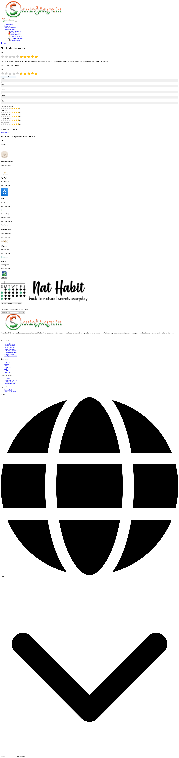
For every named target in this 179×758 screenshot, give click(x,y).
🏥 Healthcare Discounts (15, 38)
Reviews (7, 26)
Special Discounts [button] (9, 29)
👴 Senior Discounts (14, 35)
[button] (89, 576)
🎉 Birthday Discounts (15, 36)
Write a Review (5, 132)
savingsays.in (9, 756)
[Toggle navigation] (16, 21)
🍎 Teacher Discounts (14, 33)
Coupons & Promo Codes (8, 76)
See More (4, 277)
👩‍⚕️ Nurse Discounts (14, 40)
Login (4, 43)
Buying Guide (8, 24)
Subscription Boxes (10, 28)
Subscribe (21, 312)
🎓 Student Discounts (14, 31)
